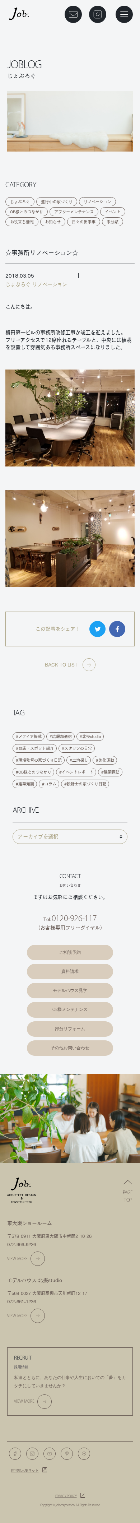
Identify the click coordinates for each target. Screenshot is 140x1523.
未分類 (112, 222)
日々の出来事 (83, 222)
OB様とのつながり (26, 212)
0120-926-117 (74, 918)
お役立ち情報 (22, 222)
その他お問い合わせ (70, 1047)
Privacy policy (66, 1496)
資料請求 (70, 971)
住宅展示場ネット (25, 1470)
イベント (113, 212)
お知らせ (53, 222)
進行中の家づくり (57, 202)
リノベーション (97, 202)
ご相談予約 (70, 952)
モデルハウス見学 (70, 990)
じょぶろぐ (20, 202)
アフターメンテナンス (74, 212)
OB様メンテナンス (70, 1009)
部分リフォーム (70, 1028)
